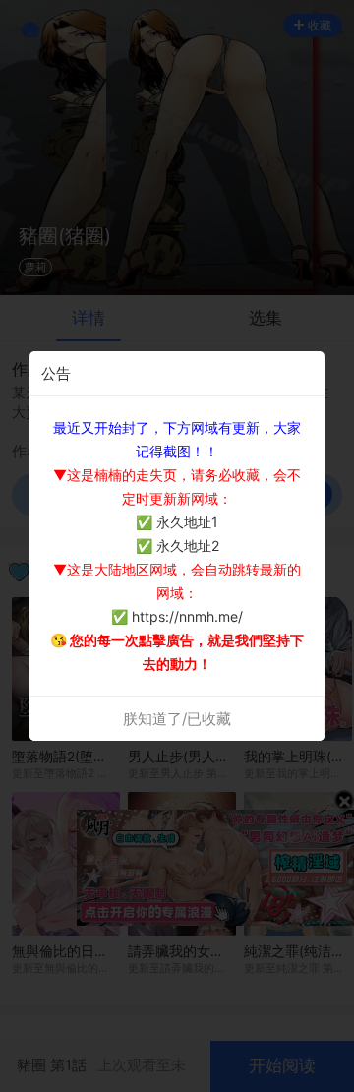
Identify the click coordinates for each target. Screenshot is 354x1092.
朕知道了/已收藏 (177, 718)
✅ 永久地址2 (177, 545)
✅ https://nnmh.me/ (177, 616)
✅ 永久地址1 (177, 522)
